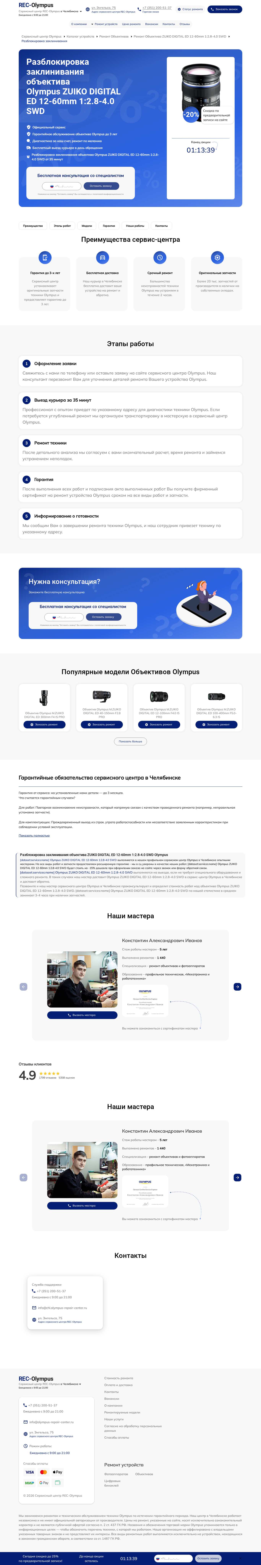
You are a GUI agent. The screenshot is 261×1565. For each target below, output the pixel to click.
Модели (87, 226)
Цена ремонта (131, 24)
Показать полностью (34, 835)
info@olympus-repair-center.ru (51, 1422)
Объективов (144, 1474)
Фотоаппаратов (116, 1474)
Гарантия (109, 226)
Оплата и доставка (118, 1385)
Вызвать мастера (84, 1015)
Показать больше (130, 741)
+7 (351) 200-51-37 (157, 8)
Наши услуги (114, 1419)
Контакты (169, 24)
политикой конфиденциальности (108, 194)
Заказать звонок (227, 9)
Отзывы (185, 24)
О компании (79, 24)
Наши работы (135, 226)
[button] (237, 987)
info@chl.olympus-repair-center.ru (62, 1308)
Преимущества (33, 226)
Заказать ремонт (46, 724)
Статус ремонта (192, 9)
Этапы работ (62, 226)
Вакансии (151, 24)
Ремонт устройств (106, 24)
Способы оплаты (116, 1437)
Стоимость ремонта (118, 1378)
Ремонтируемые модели (122, 1412)
